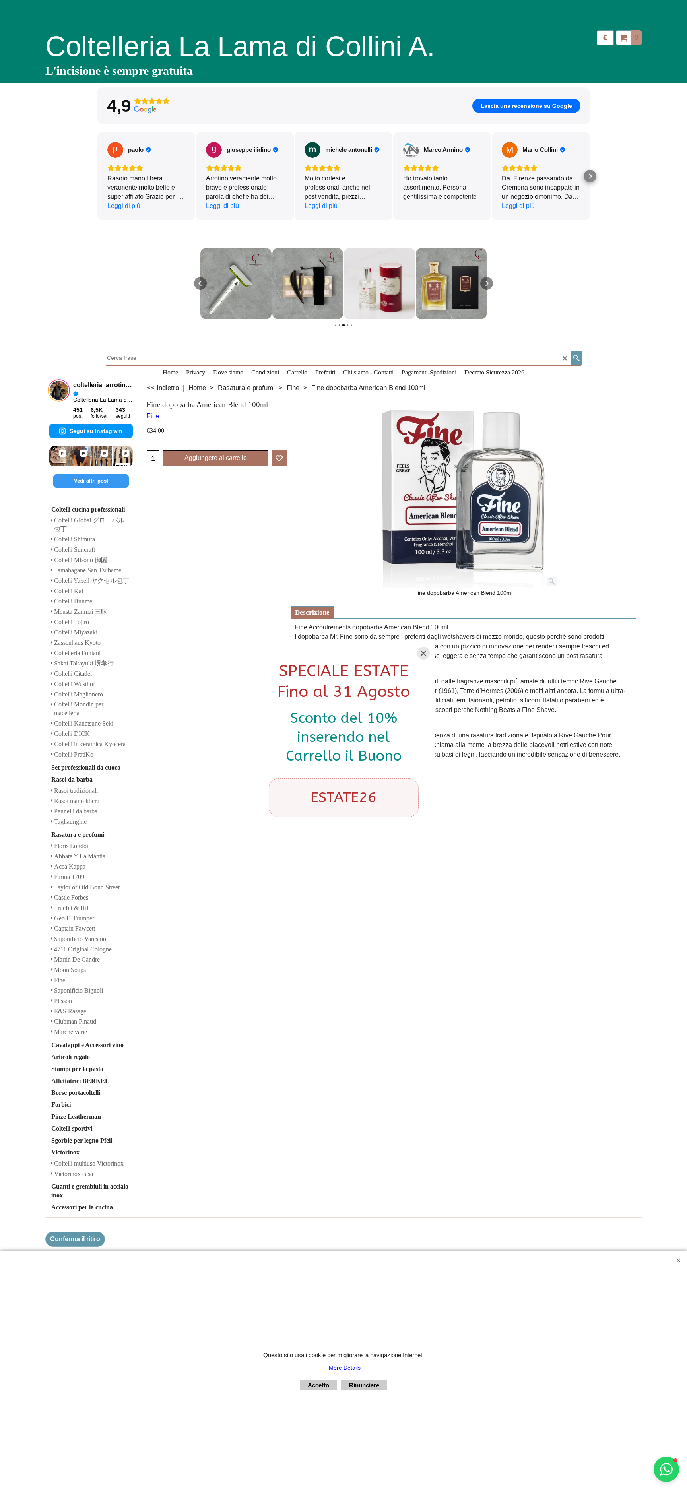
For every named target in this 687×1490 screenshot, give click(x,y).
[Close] (423, 653)
